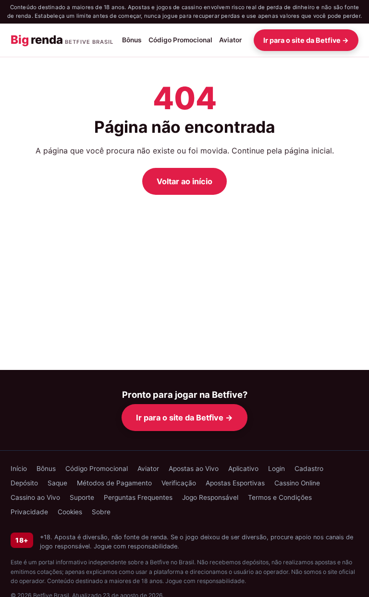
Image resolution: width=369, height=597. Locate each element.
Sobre (101, 512)
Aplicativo (243, 468)
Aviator (230, 40)
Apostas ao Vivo (194, 468)
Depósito (24, 483)
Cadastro (309, 468)
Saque (57, 483)
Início (19, 468)
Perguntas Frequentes (138, 497)
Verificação (178, 483)
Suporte (82, 497)
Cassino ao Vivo (35, 497)
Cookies (70, 512)
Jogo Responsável (210, 497)
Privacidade (29, 512)
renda (62, 40)
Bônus (132, 40)
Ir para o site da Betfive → (306, 40)
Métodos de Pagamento (114, 483)
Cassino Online (297, 483)
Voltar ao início (184, 181)
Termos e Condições (280, 497)
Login (276, 468)
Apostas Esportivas (235, 483)
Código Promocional (180, 40)
